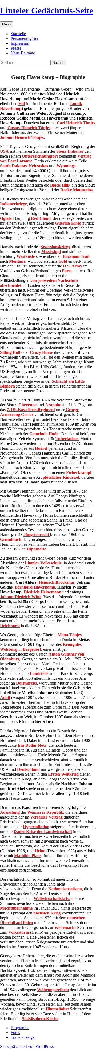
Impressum (20, 43)
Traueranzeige (22, 1037)
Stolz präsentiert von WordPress (27, 1046)
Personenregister (24, 38)
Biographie (20, 1027)
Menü (6, 24)
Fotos (15, 1032)
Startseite (18, 33)
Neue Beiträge (23, 53)
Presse (16, 48)
